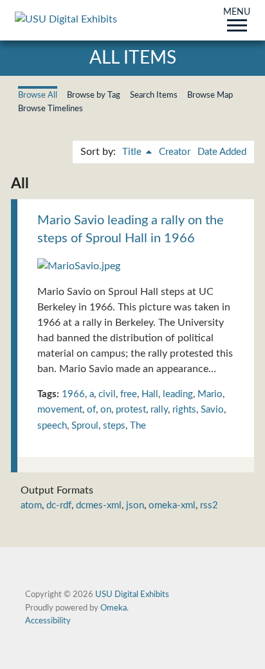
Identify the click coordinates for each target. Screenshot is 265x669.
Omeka (113, 608)
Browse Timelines (50, 108)
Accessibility (48, 621)
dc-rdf (58, 505)
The (138, 426)
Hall (150, 394)
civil (107, 394)
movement (59, 410)
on (105, 410)
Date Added (221, 152)
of (91, 410)
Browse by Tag (93, 95)
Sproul (84, 426)
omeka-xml (172, 505)
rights (184, 410)
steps (114, 426)
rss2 (209, 505)
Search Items (154, 95)
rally (159, 410)
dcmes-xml (99, 505)
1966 (73, 394)
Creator (174, 152)
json (135, 505)
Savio (212, 410)
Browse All (37, 95)
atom (31, 505)
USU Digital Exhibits (132, 594)
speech (52, 426)
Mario (210, 394)
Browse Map (210, 95)
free (128, 394)
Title (133, 152)
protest (131, 410)
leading (178, 394)
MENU (236, 13)
